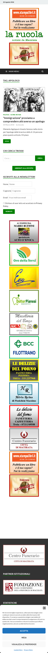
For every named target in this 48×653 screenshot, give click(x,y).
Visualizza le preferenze (24, 644)
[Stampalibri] (24, 29)
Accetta (24, 631)
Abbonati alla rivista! (24, 168)
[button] (44, 608)
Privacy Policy (28, 650)
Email (5, 197)
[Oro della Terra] (24, 265)
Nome (5, 184)
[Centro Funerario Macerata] (24, 565)
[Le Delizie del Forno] (24, 381)
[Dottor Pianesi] (24, 311)
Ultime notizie (15, 115)
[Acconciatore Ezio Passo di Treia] (24, 288)
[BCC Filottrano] (24, 358)
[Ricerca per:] (24, 158)
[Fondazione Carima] (24, 594)
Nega (24, 637)
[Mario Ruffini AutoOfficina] (24, 242)
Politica (6, 115)
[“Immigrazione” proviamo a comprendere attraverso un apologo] (24, 100)
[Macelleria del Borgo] (24, 334)
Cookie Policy (18, 650)
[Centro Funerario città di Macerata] (24, 450)
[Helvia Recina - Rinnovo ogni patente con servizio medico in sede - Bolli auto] (24, 403)
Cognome (7, 191)
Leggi (6, 140)
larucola (21, 125)
